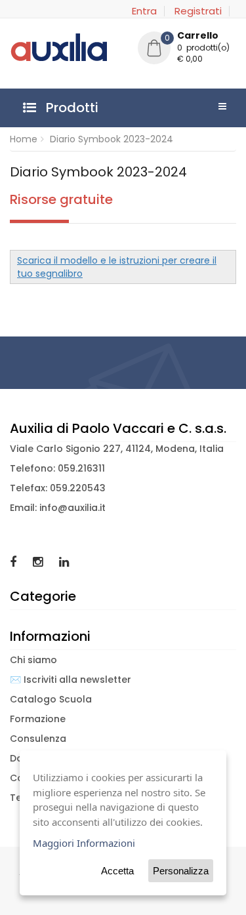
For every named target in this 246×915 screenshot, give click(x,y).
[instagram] (39, 562)
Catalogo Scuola (51, 699)
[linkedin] (64, 562)
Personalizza (181, 870)
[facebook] (15, 562)
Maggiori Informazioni (84, 842)
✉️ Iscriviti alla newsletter (70, 679)
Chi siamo (33, 659)
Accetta (117, 870)
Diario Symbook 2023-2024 (111, 139)
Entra (144, 11)
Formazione (38, 718)
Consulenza (38, 738)
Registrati (198, 11)
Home (23, 139)
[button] (187, 49)
